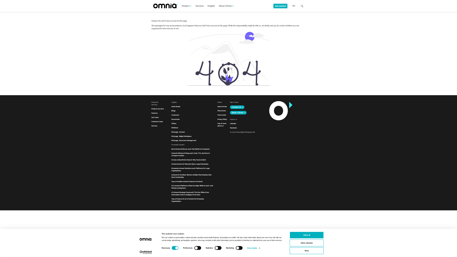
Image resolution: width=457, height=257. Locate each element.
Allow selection (307, 243)
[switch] (197, 248)
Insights (211, 6)
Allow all (306, 235)
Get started (280, 6)
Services (200, 6)
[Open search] (302, 6)
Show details (252, 248)
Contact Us (236, 107)
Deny (307, 251)
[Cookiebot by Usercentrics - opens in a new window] (145, 252)
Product (185, 6)
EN (294, 6)
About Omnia (225, 6)
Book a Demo (237, 112)
